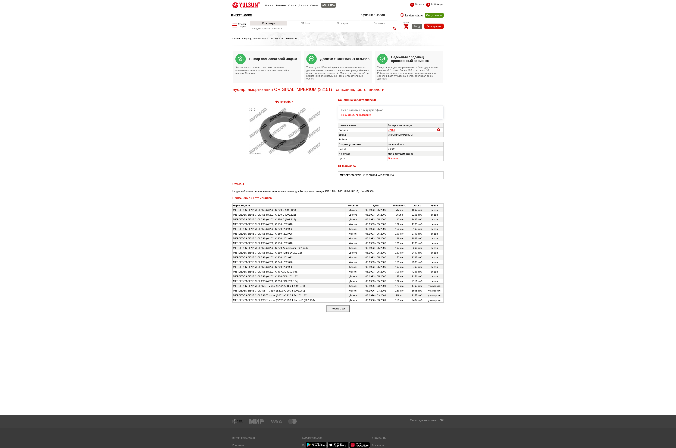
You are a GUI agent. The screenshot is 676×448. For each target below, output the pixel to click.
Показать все (338, 308)
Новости (269, 5)
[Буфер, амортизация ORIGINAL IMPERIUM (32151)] (284, 153)
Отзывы (314, 5)
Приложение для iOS (338, 445)
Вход (417, 26)
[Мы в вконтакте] (442, 420)
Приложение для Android (316, 445)
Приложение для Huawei (359, 445)
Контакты (281, 5)
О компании (379, 438)
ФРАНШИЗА (328, 5)
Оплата (292, 5)
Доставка (303, 5)
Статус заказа (434, 15)
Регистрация (434, 26)
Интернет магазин (243, 438)
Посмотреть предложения (356, 114)
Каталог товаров (312, 438)
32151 (391, 130)
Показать (393, 158)
